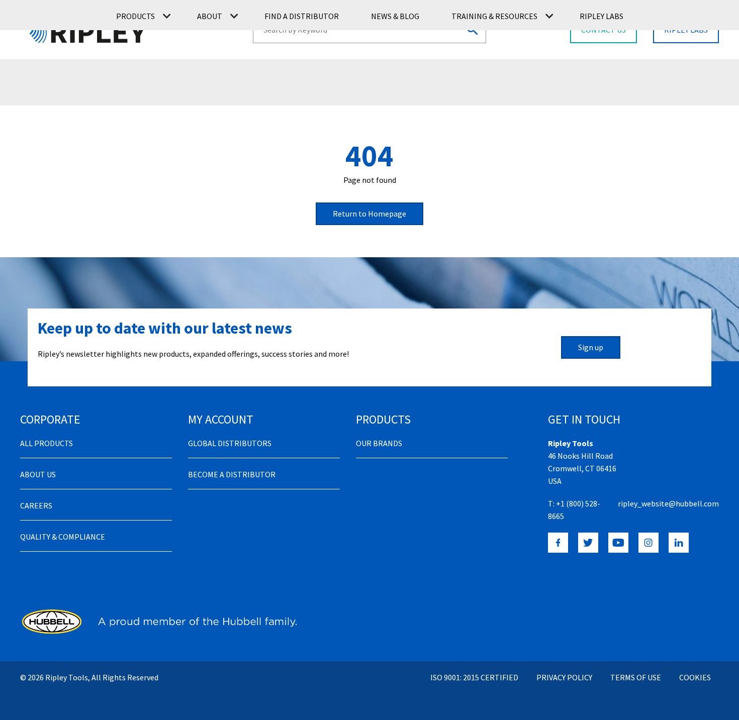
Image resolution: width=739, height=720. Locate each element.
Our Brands (379, 443)
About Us (38, 474)
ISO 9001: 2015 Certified (474, 677)
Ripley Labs (601, 16)
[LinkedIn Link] (679, 543)
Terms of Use (635, 677)
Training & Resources (494, 16)
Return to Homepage (369, 214)
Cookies (695, 677)
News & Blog (395, 16)
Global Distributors (229, 443)
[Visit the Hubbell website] (158, 621)
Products (135, 16)
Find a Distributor (301, 16)
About (209, 16)
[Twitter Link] (588, 543)
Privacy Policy (564, 677)
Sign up (590, 347)
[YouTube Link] (618, 543)
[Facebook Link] (558, 543)
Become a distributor (231, 474)
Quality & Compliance (62, 537)
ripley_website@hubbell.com (668, 503)
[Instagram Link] (648, 543)
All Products (46, 443)
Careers (36, 505)
